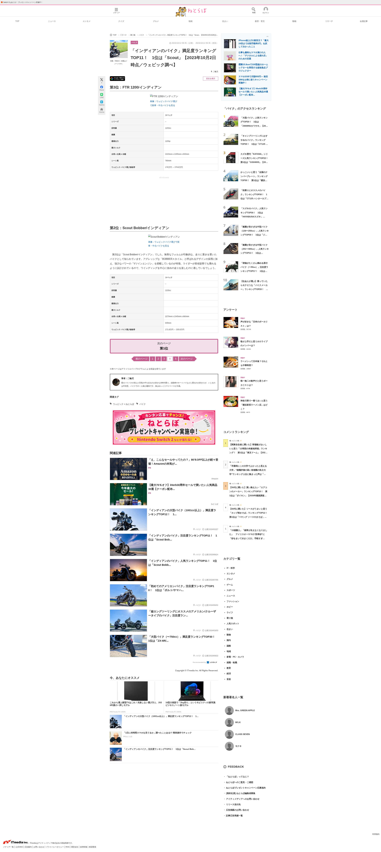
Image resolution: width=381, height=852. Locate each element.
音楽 (229, 679)
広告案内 (28, 847)
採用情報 (84, 847)
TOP (17, 21)
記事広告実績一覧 (233, 815)
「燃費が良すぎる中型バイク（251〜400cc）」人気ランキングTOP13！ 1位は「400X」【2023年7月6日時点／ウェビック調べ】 (255, 253)
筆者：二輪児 (127, 378)
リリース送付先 (232, 804)
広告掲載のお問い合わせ (236, 810)
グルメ (156, 21)
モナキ (238, 746)
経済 (229, 673)
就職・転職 (232, 662)
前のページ (141, 358)
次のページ (187, 358)
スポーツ (231, 590)
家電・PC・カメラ (235, 657)
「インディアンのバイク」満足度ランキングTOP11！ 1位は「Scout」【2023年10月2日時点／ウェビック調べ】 (173, 57)
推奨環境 (92, 847)
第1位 (164, 348)
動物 (294, 21)
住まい (225, 21)
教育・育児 (260, 21)
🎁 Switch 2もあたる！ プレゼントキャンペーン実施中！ (22, 2)
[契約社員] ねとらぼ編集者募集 (239, 793)
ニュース (52, 21)
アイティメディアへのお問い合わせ (241, 799)
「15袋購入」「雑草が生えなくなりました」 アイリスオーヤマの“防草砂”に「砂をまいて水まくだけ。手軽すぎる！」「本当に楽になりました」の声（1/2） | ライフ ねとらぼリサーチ (248, 538)
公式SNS (19, 847)
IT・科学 (231, 568)
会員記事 (364, 21)
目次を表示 (210, 79)
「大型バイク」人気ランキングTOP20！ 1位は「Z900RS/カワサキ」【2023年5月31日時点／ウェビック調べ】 (254, 125)
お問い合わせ (39, 847)
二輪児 (215, 72)
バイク (134, 42)
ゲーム (230, 584)
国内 (229, 640)
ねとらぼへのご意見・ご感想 (238, 782)
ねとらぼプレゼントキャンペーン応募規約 (244, 788)
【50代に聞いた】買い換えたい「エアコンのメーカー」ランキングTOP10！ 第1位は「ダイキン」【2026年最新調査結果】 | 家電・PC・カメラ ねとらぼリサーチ (248, 495)
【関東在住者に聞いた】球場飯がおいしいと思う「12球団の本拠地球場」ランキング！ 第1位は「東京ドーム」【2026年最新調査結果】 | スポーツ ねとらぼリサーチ (248, 452)
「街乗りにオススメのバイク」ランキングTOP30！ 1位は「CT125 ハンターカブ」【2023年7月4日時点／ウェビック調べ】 (254, 198)
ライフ (230, 612)
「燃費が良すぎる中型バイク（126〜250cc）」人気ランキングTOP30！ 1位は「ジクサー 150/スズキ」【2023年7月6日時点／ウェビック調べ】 (255, 235)
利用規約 (376, 834)
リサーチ (329, 21)
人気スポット (233, 623)
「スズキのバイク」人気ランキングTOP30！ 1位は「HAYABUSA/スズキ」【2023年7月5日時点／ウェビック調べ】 (254, 216)
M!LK (238, 722)
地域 (190, 21)
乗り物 (230, 618)
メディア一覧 (8, 847)
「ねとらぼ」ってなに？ (236, 776)
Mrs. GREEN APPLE (245, 710)
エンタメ (86, 21)
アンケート (230, 309)
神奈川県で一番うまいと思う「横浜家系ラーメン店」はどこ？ (254, 404)
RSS (68, 847)
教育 (229, 668)
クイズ (121, 21)
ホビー (230, 607)
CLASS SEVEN (242, 734)
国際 (229, 646)
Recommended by (199, 662)
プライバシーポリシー (55, 847)
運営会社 (75, 847)
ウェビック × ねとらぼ (123, 404)
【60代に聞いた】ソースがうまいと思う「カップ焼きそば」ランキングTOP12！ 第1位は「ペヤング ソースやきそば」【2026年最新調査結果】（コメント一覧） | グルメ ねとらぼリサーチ (249, 517)
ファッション (233, 601)
